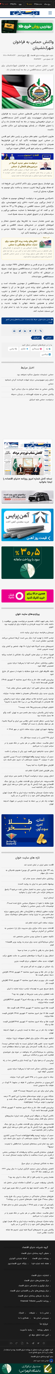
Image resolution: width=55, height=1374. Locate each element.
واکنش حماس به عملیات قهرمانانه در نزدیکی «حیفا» (32, 394)
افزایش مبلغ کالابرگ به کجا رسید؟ (40, 765)
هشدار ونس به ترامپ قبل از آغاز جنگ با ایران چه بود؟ (31, 1177)
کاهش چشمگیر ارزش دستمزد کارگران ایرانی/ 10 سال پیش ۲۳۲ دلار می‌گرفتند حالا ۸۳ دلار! (28, 1170)
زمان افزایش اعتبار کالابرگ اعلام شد (39, 770)
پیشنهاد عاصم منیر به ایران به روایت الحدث (36, 884)
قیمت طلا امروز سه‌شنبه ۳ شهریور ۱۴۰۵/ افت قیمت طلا (30, 1007)
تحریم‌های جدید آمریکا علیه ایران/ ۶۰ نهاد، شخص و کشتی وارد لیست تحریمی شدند (28, 648)
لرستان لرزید (49, 897)
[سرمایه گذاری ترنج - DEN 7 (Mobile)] (27, 26)
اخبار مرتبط (27, 368)
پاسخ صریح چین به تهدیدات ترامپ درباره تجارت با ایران (30, 988)
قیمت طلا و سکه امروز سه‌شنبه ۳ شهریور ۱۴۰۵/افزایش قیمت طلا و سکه (28, 1023)
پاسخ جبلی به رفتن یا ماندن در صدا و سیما (36, 950)
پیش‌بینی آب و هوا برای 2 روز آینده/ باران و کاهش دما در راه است (28, 1062)
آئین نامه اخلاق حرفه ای (39, 1335)
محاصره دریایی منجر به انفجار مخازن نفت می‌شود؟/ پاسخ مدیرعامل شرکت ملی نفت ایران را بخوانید (29, 891)
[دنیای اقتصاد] (24, 13)
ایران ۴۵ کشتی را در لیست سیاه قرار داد (37, 737)
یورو (10, 4)
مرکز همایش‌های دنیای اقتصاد (36, 1280)
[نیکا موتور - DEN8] (27, 497)
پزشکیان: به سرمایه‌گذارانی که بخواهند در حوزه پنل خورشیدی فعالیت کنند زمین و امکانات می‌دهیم (28, 1054)
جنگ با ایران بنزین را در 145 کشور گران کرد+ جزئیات (32, 1077)
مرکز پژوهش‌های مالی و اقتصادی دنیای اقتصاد (29, 1290)
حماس (48, 337)
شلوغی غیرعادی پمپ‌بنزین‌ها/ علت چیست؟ (36, 707)
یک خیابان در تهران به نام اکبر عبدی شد (37, 966)
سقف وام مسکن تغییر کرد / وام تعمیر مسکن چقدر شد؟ (30, 688)
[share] (22, 1343)
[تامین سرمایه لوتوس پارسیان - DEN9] (27, 562)
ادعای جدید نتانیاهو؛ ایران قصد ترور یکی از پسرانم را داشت (29, 751)
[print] (14, 331)
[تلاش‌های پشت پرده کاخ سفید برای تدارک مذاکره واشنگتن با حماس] (45, 244)
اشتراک (21, 1312)
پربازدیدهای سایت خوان (28, 614)
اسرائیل (36, 337)
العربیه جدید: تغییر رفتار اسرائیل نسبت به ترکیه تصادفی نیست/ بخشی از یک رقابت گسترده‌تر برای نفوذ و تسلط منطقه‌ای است (28, 1045)
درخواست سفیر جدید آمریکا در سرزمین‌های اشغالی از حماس (23, 164)
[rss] (27, 1343)
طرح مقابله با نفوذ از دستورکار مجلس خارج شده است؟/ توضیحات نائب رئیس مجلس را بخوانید (30, 905)
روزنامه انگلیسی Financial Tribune (35, 1301)
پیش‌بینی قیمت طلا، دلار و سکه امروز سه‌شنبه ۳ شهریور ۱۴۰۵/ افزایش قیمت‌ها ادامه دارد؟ (27, 681)
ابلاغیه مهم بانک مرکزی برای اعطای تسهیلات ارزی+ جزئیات (30, 1038)
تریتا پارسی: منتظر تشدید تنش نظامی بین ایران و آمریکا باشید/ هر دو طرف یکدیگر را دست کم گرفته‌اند (28, 722)
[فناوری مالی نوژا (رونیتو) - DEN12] (27, 830)
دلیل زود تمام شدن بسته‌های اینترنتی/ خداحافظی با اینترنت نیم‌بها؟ (29, 1145)
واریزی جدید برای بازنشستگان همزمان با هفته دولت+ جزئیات (28, 693)
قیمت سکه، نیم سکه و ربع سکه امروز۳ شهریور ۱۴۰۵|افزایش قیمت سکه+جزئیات (28, 1001)
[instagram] (44, 1343)
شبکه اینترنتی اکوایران (18, 1258)
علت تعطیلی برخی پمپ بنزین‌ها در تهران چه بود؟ (33, 994)
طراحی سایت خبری (43, 1361)
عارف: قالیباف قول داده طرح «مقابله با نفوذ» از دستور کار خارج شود (28, 673)
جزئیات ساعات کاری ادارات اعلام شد (39, 922)
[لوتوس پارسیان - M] (27, 1368)
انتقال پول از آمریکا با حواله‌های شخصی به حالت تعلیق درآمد (28, 955)
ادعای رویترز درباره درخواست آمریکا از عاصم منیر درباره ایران (29, 776)
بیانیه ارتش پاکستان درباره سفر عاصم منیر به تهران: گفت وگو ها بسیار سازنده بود (28, 714)
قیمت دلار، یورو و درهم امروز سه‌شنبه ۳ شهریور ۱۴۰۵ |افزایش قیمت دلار (28, 982)
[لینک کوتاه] (40, 331)
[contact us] (16, 1343)
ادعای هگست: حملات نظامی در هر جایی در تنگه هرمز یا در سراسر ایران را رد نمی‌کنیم (29, 745)
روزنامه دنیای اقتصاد (40, 1258)
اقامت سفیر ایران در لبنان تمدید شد (39, 864)
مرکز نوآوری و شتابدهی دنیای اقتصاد (33, 1285)
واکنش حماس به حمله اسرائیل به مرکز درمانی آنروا (33, 389)
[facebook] (35, 331)
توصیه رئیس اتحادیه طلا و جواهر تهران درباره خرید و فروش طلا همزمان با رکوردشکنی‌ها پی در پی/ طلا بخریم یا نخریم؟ (29, 700)
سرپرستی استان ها (41, 1318)
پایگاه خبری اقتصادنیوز (17, 1263)
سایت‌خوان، (41, 319)
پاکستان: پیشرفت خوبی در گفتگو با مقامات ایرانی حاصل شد (29, 1182)
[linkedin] (25, 331)
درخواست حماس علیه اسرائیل (41, 399)
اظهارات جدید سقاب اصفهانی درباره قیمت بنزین (34, 961)
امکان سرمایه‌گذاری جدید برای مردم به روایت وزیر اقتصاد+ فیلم (29, 943)
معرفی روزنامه (43, 1329)
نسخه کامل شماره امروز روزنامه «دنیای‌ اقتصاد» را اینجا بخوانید (27, 480)
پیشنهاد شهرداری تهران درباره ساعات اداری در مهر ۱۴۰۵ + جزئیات (30, 731)
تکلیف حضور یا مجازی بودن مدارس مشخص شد (33, 936)
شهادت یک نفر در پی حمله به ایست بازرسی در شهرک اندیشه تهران (28, 802)
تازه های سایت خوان (27, 858)
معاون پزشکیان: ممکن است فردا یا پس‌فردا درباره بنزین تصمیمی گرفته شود (30, 664)
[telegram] (19, 331)
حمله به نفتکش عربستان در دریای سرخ (38, 1163)
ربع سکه (38, 4)
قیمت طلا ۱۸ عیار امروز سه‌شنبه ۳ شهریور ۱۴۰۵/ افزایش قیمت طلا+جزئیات (28, 1015)
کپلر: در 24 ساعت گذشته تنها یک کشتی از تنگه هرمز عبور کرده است (28, 1189)
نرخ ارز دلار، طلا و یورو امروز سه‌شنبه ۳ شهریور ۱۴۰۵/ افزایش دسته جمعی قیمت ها (28, 973)
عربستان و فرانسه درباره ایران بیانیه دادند (37, 632)
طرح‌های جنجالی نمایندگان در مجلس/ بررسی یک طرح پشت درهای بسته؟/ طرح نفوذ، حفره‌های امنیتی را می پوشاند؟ (29, 1198)
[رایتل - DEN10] (27, 595)
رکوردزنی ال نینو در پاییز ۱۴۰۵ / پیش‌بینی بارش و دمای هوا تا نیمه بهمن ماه (28, 1206)
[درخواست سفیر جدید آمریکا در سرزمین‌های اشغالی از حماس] (45, 165)
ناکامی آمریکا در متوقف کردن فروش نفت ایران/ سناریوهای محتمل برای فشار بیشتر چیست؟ (29, 1117)
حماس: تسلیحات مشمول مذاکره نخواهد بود (35, 374)
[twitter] (30, 331)
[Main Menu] (50, 13)
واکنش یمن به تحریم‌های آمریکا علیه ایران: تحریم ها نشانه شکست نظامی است (30, 1231)
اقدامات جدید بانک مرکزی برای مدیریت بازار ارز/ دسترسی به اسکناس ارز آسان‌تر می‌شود (29, 930)
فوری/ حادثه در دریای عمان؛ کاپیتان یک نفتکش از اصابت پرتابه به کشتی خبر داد (28, 656)
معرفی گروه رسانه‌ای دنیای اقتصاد (35, 1253)
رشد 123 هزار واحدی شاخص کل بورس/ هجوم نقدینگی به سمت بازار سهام (30, 872)
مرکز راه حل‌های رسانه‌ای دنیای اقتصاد (33, 1296)
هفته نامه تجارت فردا (40, 1263)
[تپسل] (2, 154)
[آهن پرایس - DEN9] (27, 525)
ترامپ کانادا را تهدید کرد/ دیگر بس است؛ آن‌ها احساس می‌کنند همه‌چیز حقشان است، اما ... (28, 639)
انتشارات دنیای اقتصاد (40, 1275)
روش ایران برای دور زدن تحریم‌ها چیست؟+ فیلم (34, 1090)
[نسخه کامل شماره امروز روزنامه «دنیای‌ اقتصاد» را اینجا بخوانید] (27, 457)
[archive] (11, 1343)
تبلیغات (32, 1312)
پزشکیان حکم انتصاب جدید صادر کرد (38, 878)
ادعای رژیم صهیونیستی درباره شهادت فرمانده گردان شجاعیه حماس (29, 382)
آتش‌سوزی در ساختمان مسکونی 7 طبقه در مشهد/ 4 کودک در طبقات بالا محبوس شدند (28, 1084)
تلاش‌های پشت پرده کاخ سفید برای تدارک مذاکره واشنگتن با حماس (21, 243)
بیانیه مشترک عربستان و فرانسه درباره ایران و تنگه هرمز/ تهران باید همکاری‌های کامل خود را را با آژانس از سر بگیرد (28, 794)
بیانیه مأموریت (26, 1329)
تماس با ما (44, 1312)
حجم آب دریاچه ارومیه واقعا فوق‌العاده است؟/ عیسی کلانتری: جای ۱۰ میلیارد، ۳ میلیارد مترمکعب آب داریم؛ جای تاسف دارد (28, 758)
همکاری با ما (23, 1318)
